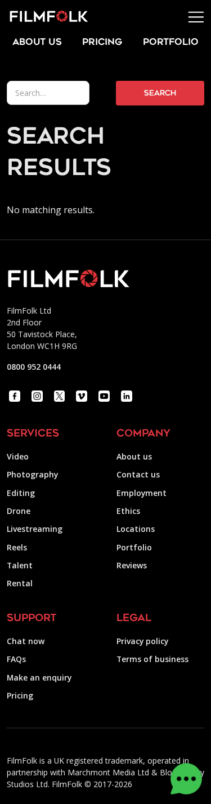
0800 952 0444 (34, 366)
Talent (20, 565)
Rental (20, 583)
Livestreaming (34, 528)
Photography (32, 474)
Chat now (25, 641)
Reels (17, 547)
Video (18, 456)
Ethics (128, 511)
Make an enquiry (39, 677)
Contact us (138, 474)
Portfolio (134, 547)
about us (37, 42)
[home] (44, 17)
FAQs (16, 659)
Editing (21, 493)
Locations (135, 528)
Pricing (102, 42)
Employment (141, 493)
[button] (196, 17)
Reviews (131, 565)
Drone (18, 511)
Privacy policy (142, 641)
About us (134, 456)
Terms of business (152, 659)
